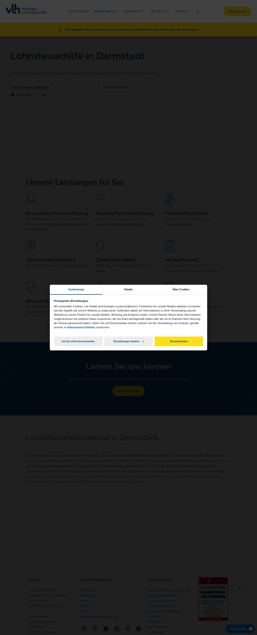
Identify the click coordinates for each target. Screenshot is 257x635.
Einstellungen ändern (126, 341)
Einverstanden (179, 341)
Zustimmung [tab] (76, 289)
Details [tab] (128, 289)
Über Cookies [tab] (181, 289)
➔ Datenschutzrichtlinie (79, 327)
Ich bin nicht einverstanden (78, 341)
